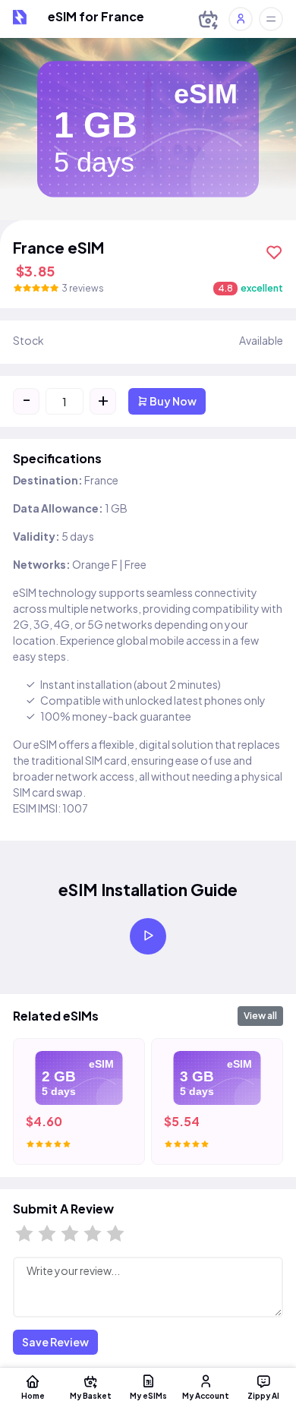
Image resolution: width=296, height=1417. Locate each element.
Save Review (55, 1342)
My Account (205, 1395)
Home (33, 1395)
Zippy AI (263, 1395)
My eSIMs (148, 1395)
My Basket (91, 1395)
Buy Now (172, 401)
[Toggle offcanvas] (271, 19)
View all (260, 1015)
